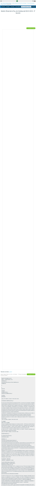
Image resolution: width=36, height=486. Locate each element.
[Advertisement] (18, 21)
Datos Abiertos (17, 6)
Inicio (1, 3)
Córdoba (13, 3)
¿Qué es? (10, 371)
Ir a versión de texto (31, 28)
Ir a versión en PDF (31, 374)
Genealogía (12, 6)
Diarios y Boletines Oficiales (7, 3)
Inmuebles (8, 6)
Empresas (3, 6)
